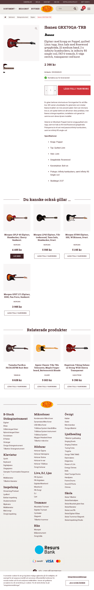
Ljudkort (6, 494)
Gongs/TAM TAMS (72, 454)
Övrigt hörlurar (39, 467)
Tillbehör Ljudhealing (73, 438)
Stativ (67, 422)
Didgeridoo (69, 461)
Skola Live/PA (70, 510)
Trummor (40, 502)
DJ (35, 493)
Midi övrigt (7, 511)
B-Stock (8, 414)
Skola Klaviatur (70, 507)
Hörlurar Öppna (40, 451)
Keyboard (7, 462)
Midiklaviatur (8, 478)
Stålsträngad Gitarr (10, 429)
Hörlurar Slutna (40, 457)
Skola (38, 2)
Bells (66, 471)
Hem (5, 17)
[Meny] (88, 9)
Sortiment (9, 9)
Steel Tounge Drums (73, 474)
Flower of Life (70, 464)
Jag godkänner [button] (77, 583)
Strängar (6, 442)
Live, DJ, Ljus (43, 473)
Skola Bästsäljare (71, 500)
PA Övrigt (37, 490)
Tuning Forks (70, 448)
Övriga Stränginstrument (13, 446)
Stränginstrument (22, 17)
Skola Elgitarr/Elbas (72, 514)
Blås (37, 525)
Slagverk (37, 516)
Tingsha (68, 451)
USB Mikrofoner (40, 425)
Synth (5, 459)
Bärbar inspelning (10, 498)
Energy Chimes (70, 468)
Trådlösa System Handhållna (45, 428)
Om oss (56, 2)
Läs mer (17, 256)
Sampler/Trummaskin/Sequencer (16, 473)
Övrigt (69, 414)
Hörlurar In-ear (39, 460)
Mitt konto (85, 2)
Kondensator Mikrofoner (43, 418)
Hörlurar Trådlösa (40, 464)
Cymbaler (38, 513)
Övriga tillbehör (70, 428)
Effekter (6, 439)
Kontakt (47, 2)
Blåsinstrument (40, 533)
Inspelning (10, 487)
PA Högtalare (39, 480)
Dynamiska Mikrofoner (43, 422)
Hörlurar (39, 446)
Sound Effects (70, 484)
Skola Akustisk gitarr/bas (74, 504)
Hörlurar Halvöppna (41, 454)
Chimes (68, 487)
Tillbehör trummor (41, 520)
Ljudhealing (73, 434)
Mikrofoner (42, 414)
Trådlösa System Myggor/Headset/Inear (43, 436)
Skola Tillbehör (70, 497)
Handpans (69, 477)
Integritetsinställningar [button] (77, 577)
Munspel (37, 530)
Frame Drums (70, 481)
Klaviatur (10, 454)
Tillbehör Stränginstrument (13, 449)
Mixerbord (38, 487)
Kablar (67, 418)
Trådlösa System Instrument (45, 431)
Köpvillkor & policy (70, 2)
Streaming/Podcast (11, 491)
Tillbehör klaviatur (10, 481)
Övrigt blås (38, 536)
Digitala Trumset (40, 510)
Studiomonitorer (9, 501)
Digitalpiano (7, 465)
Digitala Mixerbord (41, 484)
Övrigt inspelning (9, 514)
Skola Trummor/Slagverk (74, 517)
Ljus (35, 497)
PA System (38, 477)
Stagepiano (7, 468)
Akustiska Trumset (41, 507)
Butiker (35, 9)
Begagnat (24, 9)
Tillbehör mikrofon (41, 441)
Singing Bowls (70, 441)
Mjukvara (7, 504)
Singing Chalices (71, 445)
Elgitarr (33, 17)
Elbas (5, 426)
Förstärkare (7, 436)
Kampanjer (28, 2)
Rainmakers (69, 458)
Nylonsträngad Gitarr (11, 432)
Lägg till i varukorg (76, 88)
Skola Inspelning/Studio (74, 520)
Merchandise (70, 425)
